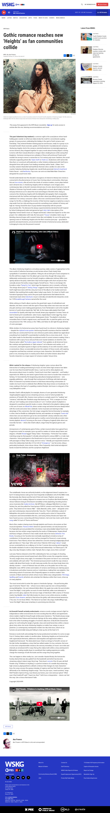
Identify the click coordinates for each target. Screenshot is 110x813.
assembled (13, 312)
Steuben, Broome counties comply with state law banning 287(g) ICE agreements (99, 53)
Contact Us (64, 762)
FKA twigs (65, 575)
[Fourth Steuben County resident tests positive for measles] (86, 36)
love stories (19, 182)
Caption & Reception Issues (91, 766)
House (47, 215)
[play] (3, 12)
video (24, 595)
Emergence (46, 443)
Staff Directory (65, 766)
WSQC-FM (7, 802)
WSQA (26, 800)
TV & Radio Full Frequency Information (94, 762)
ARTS (30, 18)
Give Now (103, 4)
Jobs (39, 778)
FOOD (35, 18)
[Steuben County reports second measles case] (86, 67)
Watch (15, 18)
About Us (40, 762)
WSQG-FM (18, 800)
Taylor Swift (35, 160)
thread (24, 434)
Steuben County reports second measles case (97, 68)
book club (64, 413)
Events (51, 18)
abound (23, 420)
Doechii (20, 577)
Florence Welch (28, 527)
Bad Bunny (26, 171)
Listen (9, 18)
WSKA (21, 802)
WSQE (22, 800)
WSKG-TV (16, 802)
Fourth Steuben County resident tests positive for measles (100, 38)
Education (23, 18)
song (11, 520)
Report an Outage (88, 770)
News (3, 18)
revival (50, 661)
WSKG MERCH (60, 18)
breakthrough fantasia (23, 299)
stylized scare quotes (26, 330)
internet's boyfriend (60, 169)
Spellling (12, 577)
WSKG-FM (7, 800)
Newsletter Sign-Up (89, 774)
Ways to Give (43, 18)
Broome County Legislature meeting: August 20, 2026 (99, 81)
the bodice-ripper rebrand (33, 342)
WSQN (12, 802)
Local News (95, 33)
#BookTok (28, 406)
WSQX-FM (12, 800)
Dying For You (26, 285)
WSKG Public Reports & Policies (69, 770)
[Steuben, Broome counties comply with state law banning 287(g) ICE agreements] (86, 50)
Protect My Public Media (67, 778)
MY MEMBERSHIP (90, 4)
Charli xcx (45, 160)
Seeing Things (32, 287)
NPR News (6, 28)
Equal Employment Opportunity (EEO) (71, 774)
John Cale (46, 210)
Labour (58, 543)
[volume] (9, 12)
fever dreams (20, 597)
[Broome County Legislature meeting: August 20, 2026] (86, 80)
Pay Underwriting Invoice (90, 778)
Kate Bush (29, 297)
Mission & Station (43, 766)
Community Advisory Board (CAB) (47, 774)
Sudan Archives (29, 504)
